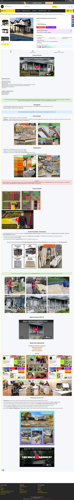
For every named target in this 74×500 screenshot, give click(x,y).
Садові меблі (3, 494)
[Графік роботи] (72, 7)
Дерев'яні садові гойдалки (5, 492)
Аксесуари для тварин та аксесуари (7, 491)
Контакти (34, 10)
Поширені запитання (23, 491)
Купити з (50, 27)
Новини (39, 489)
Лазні (1, 486)
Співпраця (21, 489)
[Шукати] (54, 7)
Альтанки (2, 488)
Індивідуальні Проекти (40, 14)
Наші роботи (40, 491)
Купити (41, 27)
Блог (20, 488)
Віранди (46, 14)
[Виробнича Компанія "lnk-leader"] (2, 7)
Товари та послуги (26, 10)
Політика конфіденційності (42, 492)
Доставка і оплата (42, 10)
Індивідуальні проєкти (31, 14)
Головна (18, 10)
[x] (3, 470)
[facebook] (2, 470)
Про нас (39, 488)
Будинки (2, 489)
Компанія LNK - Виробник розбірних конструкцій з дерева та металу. (14, 14)
